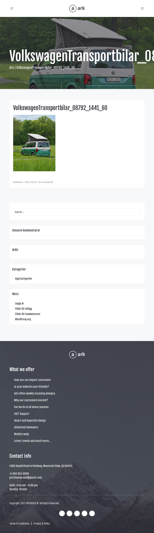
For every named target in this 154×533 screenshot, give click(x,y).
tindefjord (18, 182)
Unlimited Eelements (26, 427)
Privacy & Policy (42, 523)
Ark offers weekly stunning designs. (35, 393)
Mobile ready (21, 434)
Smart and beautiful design (30, 420)
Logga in (19, 303)
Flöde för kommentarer (27, 314)
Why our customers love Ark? (31, 400)
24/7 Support (21, 414)
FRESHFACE (31, 503)
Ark (11, 67)
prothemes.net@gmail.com (25, 477)
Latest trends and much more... (32, 441)
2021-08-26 (31, 182)
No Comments (45, 182)
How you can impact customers (32, 380)
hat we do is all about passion (31, 407)
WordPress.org (23, 319)
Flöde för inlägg (23, 308)
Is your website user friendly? (31, 386)
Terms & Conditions (19, 523)
